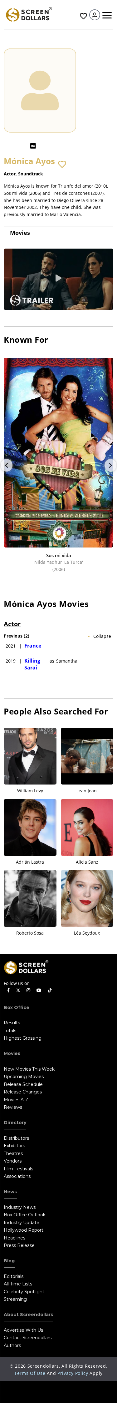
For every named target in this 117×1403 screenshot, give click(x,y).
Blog (9, 1261)
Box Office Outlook (25, 1215)
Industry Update (21, 1222)
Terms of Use (29, 1373)
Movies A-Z (16, 1100)
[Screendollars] (28, 14)
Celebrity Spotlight (24, 1291)
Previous (6, 465)
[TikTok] (49, 990)
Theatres (13, 1153)
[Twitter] (18, 990)
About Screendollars (28, 1314)
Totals (10, 1030)
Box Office (16, 1007)
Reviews (13, 1107)
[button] (62, 164)
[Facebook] (8, 990)
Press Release (19, 1245)
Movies (20, 232)
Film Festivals (18, 1169)
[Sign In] (94, 14)
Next (110, 465)
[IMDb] (33, 146)
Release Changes (23, 1092)
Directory (15, 1122)
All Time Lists (18, 1284)
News (10, 1191)
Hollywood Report (23, 1230)
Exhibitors (14, 1145)
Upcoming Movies (24, 1076)
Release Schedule (23, 1084)
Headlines (14, 1238)
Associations (17, 1176)
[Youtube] (39, 990)
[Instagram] (28, 990)
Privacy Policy (72, 1373)
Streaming (15, 1299)
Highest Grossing (22, 1038)
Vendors (13, 1161)
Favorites (82, 16)
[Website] (45, 146)
